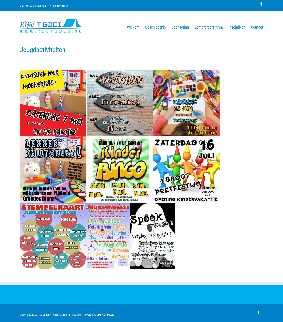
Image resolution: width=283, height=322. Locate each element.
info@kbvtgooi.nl (59, 5)
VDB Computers (105, 314)
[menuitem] (136, 27)
